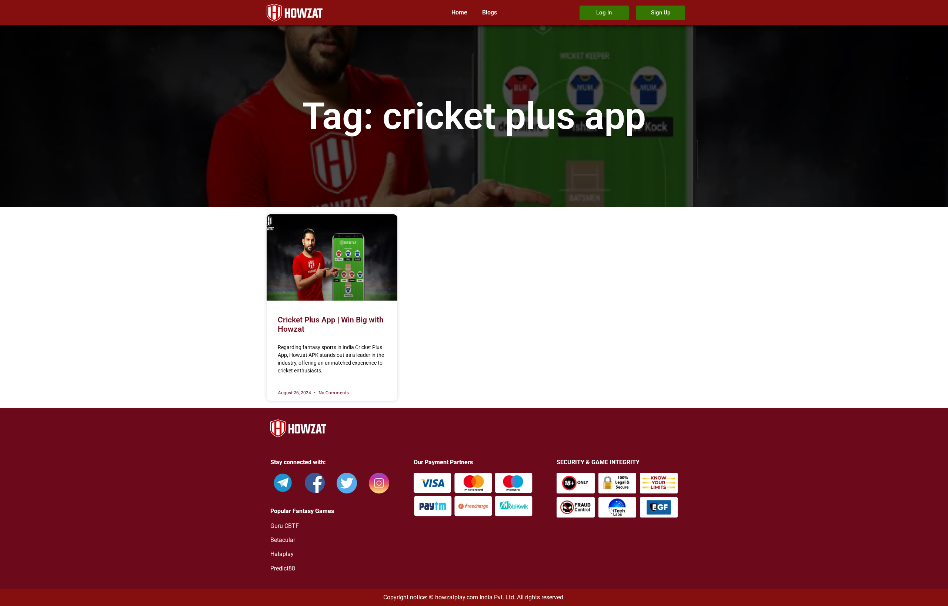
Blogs (489, 12)
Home (459, 12)
